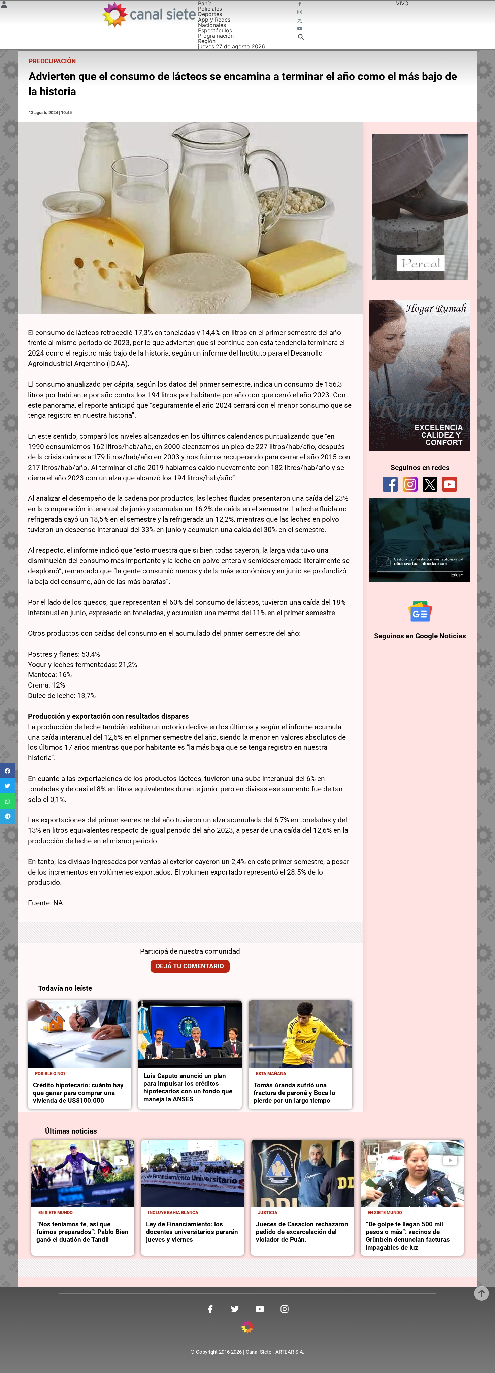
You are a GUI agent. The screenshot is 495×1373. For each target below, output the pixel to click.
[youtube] (449, 484)
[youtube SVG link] (300, 29)
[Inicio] (148, 15)
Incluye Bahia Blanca (173, 1212)
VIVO (402, 3)
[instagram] (410, 484)
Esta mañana (271, 1073)
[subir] (481, 1293)
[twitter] (430, 484)
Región (207, 41)
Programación (216, 35)
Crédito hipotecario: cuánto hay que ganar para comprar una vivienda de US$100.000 (78, 1093)
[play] (120, 1160)
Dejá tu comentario (190, 966)
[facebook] (390, 484)
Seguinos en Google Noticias (420, 636)
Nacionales (212, 25)
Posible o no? (50, 1073)
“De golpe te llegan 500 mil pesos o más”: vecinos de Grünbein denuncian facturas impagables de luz (408, 1235)
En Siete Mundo (55, 1212)
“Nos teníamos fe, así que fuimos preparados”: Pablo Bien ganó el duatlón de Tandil (82, 1232)
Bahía (205, 3)
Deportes (210, 14)
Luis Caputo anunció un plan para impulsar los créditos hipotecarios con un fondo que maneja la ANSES (187, 1087)
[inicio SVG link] (247, 1328)
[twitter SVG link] (300, 21)
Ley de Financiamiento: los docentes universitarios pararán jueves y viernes (192, 1232)
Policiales (210, 8)
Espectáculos (215, 30)
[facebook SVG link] (300, 5)
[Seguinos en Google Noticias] (420, 611)
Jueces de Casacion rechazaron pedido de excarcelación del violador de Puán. (302, 1232)
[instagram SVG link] (300, 13)
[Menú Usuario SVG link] (4, 6)
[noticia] (80, 1034)
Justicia (267, 1212)
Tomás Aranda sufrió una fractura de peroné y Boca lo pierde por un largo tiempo (294, 1093)
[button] (7, 770)
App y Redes (214, 19)
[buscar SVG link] (301, 38)
